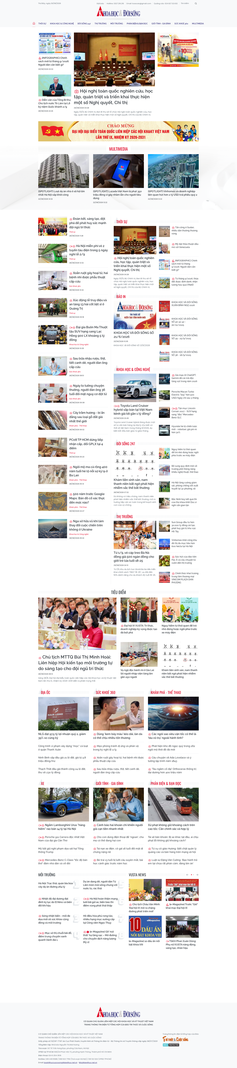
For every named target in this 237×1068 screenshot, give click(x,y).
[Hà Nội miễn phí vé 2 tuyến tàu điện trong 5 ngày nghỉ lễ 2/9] (52, 253)
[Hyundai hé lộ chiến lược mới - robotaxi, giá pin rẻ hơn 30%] (164, 430)
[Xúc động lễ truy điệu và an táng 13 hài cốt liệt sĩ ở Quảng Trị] (52, 307)
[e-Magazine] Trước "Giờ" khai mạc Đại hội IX (182, 906)
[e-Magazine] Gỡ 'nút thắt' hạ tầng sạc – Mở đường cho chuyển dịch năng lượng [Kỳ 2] (100, 936)
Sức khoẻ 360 (181, 24)
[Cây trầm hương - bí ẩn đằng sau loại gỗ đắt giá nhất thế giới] (52, 420)
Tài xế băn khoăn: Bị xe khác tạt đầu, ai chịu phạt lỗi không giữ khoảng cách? (173, 839)
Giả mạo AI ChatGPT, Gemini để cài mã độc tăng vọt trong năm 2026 (184, 378)
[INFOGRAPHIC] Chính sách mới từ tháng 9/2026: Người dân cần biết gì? (53, 61)
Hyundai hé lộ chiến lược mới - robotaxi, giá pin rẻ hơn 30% (184, 429)
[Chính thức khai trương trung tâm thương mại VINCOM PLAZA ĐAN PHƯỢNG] (164, 577)
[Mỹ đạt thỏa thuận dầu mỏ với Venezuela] (164, 248)
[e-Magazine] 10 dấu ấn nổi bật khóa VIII (144, 943)
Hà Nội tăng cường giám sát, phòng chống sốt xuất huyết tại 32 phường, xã (185, 485)
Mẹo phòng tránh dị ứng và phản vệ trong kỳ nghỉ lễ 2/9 (116, 748)
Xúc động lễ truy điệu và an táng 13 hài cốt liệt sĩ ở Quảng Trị (88, 304)
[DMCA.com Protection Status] (171, 1045)
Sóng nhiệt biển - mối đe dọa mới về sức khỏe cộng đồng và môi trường (54, 919)
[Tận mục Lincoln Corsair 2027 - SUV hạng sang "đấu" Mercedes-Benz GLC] (164, 412)
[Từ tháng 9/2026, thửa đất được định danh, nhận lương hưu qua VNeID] (164, 282)
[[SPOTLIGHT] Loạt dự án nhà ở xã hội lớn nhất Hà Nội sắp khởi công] (63, 171)
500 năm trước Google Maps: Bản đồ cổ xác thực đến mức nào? (87, 498)
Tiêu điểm (118, 592)
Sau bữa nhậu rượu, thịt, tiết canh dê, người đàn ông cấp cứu (88, 363)
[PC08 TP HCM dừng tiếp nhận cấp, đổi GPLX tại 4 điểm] (52, 447)
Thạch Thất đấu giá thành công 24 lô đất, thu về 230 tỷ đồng (62, 771)
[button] (187, 875)
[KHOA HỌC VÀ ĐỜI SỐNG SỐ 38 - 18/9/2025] (164, 356)
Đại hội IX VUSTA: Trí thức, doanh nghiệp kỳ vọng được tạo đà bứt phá (139, 629)
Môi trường (116, 24)
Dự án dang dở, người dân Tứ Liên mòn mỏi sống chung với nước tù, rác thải (100, 885)
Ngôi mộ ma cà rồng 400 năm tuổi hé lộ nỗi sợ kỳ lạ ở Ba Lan (88, 471)
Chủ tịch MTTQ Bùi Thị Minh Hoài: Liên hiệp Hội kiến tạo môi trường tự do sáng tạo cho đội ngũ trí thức (75, 662)
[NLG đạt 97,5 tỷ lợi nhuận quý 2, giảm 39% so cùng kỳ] (63, 714)
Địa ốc (45, 692)
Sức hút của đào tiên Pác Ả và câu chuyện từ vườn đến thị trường (184, 559)
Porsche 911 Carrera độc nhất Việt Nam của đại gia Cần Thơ (61, 839)
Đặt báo (100, 3)
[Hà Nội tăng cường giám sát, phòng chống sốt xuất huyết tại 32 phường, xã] (164, 486)
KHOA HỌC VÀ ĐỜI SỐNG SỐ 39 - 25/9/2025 (185, 337)
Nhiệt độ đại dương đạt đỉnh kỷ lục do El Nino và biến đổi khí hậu (55, 902)
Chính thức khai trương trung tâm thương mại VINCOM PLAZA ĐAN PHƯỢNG (185, 578)
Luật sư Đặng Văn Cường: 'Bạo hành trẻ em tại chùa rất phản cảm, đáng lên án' (172, 862)
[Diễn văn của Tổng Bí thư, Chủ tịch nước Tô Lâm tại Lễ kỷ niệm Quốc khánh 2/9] (54, 86)
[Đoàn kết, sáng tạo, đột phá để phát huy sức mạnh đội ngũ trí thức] (52, 226)
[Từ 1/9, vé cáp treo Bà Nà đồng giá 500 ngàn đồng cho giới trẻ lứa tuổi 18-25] (135, 535)
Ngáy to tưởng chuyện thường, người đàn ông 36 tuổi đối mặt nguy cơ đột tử (88, 390)
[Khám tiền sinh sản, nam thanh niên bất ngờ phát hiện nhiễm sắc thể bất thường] (135, 462)
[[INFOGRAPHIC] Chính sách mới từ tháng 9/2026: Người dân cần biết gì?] (54, 43)
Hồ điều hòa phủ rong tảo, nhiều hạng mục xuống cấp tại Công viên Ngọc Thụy (99, 919)
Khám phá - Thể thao (78, 426)
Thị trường (101, 24)
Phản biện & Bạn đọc (137, 24)
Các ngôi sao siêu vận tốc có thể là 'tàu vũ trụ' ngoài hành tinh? (172, 736)
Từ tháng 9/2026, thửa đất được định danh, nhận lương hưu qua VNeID (185, 281)
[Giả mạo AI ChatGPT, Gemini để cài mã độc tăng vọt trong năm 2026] (164, 379)
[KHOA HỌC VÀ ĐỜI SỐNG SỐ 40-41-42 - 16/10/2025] (164, 322)
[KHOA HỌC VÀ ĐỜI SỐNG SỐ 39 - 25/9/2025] (164, 339)
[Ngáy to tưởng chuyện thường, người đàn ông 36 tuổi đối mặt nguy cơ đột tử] (52, 393)
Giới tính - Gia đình (161, 24)
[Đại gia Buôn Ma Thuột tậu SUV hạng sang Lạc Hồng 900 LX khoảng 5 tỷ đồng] (52, 334)
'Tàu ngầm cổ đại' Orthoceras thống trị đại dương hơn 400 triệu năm (172, 771)
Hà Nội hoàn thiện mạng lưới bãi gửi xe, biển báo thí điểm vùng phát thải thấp (100, 902)
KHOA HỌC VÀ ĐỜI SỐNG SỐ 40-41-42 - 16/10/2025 (185, 322)
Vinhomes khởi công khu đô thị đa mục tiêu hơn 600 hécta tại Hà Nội (184, 543)
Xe (42, 783)
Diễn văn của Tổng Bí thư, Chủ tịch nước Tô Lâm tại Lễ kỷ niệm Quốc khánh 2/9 (54, 103)
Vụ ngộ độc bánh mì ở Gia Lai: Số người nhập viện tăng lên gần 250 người (137, 673)
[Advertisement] (118, 975)
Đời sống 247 (84, 24)
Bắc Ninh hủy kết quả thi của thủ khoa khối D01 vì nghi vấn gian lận (184, 502)
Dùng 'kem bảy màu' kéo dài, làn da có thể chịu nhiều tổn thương (117, 736)
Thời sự (42, 24)
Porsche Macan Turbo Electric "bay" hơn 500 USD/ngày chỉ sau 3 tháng (185, 394)
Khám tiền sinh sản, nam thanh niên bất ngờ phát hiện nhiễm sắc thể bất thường (134, 484)
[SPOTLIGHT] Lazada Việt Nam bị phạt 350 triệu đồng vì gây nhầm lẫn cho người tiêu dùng (117, 195)
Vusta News (137, 874)
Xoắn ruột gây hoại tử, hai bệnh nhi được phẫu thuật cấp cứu (88, 277)
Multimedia (198, 24)
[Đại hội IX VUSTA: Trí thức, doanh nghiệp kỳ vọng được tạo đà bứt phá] (139, 610)
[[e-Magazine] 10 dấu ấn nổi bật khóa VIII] (145, 927)
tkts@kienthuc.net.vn (88, 1062)
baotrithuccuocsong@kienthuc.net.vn (60, 1062)
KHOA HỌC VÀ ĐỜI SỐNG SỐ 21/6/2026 (134, 335)
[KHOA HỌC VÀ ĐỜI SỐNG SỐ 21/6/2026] (135, 315)
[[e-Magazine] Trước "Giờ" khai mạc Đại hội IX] (182, 890)
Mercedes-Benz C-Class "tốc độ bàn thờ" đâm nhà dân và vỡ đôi (62, 862)
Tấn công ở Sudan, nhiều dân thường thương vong (185, 230)
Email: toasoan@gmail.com (139, 3)
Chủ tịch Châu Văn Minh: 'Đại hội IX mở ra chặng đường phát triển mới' (144, 908)
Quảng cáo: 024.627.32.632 (166, 3)
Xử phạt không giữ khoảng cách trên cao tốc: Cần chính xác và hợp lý (171, 827)
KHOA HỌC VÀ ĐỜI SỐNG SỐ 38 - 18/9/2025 (185, 353)
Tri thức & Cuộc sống (175, 1039)
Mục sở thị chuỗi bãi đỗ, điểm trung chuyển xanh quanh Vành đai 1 (55, 936)
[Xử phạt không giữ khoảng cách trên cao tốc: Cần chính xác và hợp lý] (173, 805)
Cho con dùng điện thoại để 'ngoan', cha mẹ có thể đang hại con (118, 839)
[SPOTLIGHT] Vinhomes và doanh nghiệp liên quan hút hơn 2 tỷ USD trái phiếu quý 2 (172, 193)
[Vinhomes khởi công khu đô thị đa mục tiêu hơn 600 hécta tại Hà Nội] (164, 544)
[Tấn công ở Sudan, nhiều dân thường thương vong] (164, 231)
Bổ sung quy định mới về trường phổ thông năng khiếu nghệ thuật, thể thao (185, 469)
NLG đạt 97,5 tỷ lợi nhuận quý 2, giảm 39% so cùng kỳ (62, 736)
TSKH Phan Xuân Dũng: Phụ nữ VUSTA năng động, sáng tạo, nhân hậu (181, 944)
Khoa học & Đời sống (118, 11)
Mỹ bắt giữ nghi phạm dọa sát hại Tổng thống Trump (61, 850)
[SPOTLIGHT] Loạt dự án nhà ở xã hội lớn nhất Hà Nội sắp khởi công (61, 193)
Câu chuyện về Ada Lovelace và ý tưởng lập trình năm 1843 (169, 759)
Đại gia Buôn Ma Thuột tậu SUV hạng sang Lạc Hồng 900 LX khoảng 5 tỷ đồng (88, 333)
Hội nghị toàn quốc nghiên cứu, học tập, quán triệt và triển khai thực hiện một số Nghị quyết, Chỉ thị (113, 96)
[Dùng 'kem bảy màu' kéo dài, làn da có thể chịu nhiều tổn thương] (118, 714)
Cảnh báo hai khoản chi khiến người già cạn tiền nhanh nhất (118, 827)
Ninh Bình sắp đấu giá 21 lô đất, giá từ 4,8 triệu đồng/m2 (62, 759)
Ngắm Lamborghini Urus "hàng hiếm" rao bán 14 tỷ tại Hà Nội (61, 827)
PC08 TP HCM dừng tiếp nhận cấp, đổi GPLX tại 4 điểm (86, 444)
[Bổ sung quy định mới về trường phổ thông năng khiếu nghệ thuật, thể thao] (164, 470)
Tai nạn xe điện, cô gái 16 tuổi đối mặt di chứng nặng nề (118, 850)
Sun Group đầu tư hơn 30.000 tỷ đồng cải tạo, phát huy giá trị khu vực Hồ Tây (184, 527)
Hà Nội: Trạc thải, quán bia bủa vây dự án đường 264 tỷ (55, 885)
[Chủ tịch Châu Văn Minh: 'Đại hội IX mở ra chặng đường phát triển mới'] (145, 890)
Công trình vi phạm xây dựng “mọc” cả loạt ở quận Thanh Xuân (63, 748)
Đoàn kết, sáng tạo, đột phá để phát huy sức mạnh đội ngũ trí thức (87, 223)
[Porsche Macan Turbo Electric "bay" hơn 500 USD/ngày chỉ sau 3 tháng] (164, 395)
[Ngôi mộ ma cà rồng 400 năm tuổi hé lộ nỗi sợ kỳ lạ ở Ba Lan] (52, 474)
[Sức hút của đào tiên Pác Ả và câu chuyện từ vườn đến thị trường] (164, 560)
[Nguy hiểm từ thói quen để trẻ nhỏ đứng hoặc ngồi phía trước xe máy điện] (164, 453)
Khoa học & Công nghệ (62, 24)
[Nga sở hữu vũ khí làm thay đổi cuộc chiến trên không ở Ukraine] (52, 528)
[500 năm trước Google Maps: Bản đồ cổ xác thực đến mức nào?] (52, 501)
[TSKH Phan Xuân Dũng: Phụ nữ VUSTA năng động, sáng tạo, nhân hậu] (182, 927)
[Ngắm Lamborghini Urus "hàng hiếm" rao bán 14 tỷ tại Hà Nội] (63, 805)
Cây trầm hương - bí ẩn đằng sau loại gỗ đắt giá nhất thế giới (87, 417)
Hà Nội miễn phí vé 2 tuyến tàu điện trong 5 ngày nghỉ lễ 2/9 (88, 250)
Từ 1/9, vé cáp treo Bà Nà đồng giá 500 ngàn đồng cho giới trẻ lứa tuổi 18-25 (134, 556)
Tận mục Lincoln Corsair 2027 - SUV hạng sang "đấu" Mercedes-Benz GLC (184, 413)
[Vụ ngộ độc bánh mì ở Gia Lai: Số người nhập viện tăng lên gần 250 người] (139, 654)
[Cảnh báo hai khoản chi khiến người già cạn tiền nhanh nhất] (118, 805)
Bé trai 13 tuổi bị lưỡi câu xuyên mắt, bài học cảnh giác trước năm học (118, 862)
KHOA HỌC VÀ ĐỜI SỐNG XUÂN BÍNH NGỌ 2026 (185, 304)
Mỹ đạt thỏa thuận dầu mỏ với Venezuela (185, 245)
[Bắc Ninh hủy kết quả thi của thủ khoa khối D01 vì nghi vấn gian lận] (164, 503)
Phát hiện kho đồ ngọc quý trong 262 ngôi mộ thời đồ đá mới (171, 748)
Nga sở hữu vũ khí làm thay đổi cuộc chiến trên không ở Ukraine (86, 525)
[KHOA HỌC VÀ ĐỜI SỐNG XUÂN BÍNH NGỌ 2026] (164, 306)
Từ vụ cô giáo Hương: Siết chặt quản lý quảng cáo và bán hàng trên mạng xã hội (172, 850)
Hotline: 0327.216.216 (115, 3)
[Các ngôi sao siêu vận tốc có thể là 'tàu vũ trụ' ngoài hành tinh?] (173, 714)
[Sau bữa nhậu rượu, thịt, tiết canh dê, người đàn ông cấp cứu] (52, 366)
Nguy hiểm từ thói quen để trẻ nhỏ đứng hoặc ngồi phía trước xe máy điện (185, 452)
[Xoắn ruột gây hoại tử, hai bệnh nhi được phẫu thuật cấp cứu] (52, 280)
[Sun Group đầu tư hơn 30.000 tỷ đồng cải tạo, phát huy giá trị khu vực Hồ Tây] (164, 526)
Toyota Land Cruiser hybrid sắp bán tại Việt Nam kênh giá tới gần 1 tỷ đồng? (133, 409)
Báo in (121, 296)
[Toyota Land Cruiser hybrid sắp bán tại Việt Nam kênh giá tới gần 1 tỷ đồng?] (135, 388)
